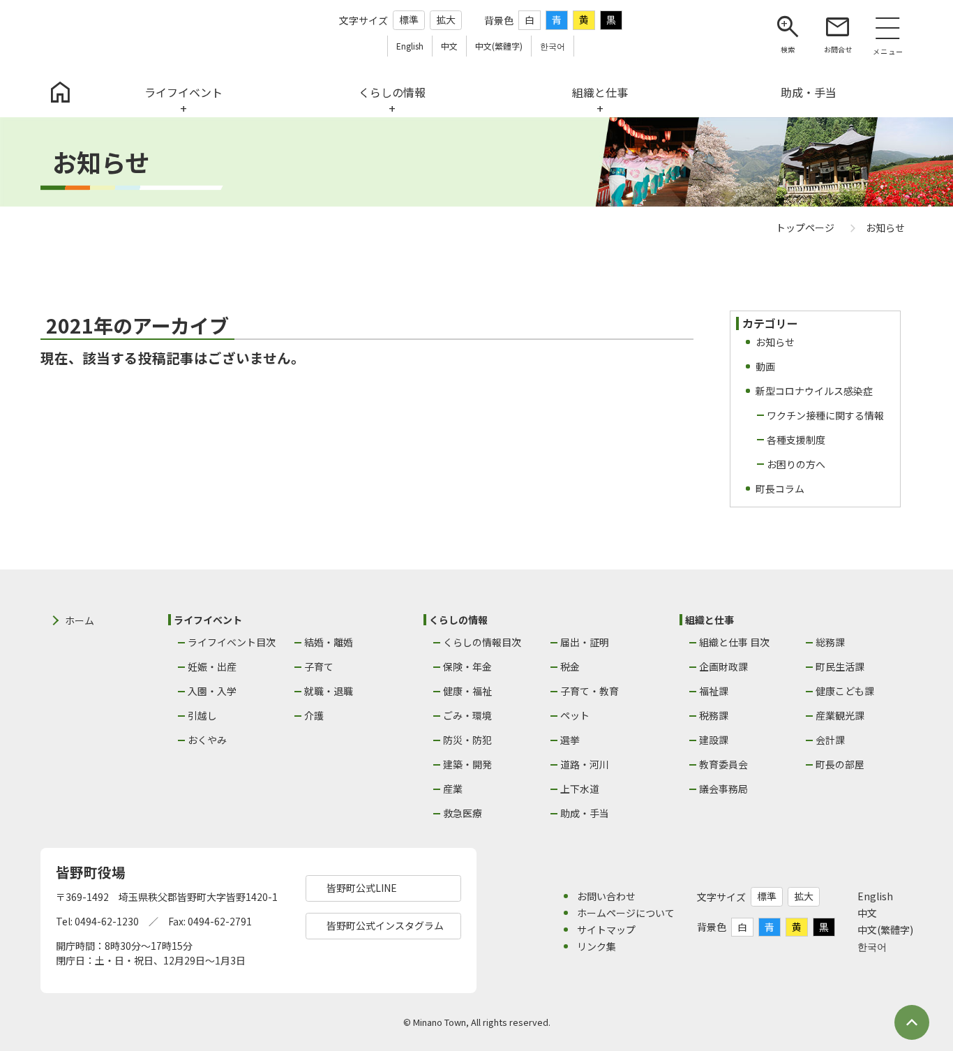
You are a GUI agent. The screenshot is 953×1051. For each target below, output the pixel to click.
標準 (409, 20)
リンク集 (596, 946)
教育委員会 (723, 764)
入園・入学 (212, 691)
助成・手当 (584, 813)
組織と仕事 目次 (734, 642)
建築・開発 (467, 764)
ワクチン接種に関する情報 (825, 415)
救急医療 (462, 813)
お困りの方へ (796, 464)
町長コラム (780, 488)
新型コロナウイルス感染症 (814, 391)
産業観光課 (840, 715)
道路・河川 (584, 764)
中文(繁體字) (885, 930)
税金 (570, 666)
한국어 (872, 946)
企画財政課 (723, 666)
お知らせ (775, 342)
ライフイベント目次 (232, 642)
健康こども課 (845, 691)
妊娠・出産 (212, 666)
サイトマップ (606, 930)
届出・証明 (584, 642)
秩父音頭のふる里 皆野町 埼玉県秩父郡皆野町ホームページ (119, 33)
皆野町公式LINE (362, 888)
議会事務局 (723, 789)
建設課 (713, 740)
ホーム (79, 620)
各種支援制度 (796, 440)
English (875, 896)
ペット (575, 715)
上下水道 (579, 789)
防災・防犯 (467, 740)
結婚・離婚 (328, 642)
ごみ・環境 (467, 715)
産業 (453, 789)
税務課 (713, 715)
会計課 (830, 740)
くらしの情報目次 (482, 642)
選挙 (570, 740)
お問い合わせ (606, 896)
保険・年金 (467, 666)
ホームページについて (626, 913)
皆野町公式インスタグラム (385, 925)
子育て (318, 666)
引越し (202, 715)
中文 (867, 913)
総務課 (830, 642)
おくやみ (207, 740)
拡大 (446, 20)
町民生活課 (840, 666)
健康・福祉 (467, 691)
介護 (314, 715)
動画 (765, 366)
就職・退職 (328, 691)
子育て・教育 (589, 691)
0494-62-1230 (107, 921)
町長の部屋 (840, 764)
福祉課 (713, 691)
